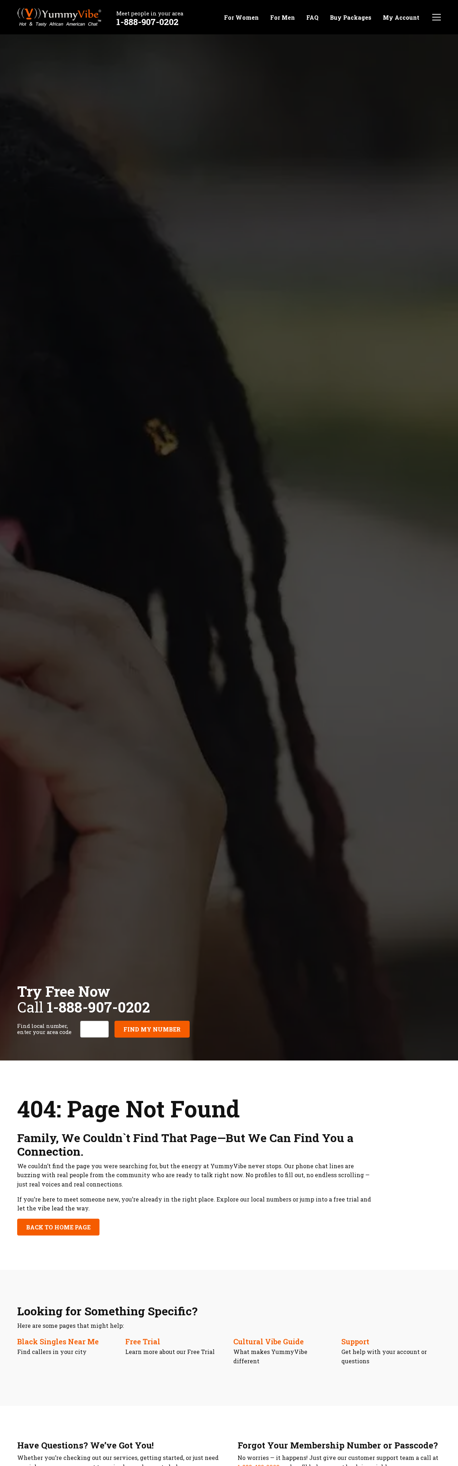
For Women (241, 17)
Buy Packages (350, 17)
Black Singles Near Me (58, 1341)
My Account (401, 17)
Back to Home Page (58, 1227)
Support (355, 1341)
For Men (282, 17)
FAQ (312, 17)
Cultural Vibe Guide (268, 1341)
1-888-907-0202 (147, 21)
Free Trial (142, 1341)
